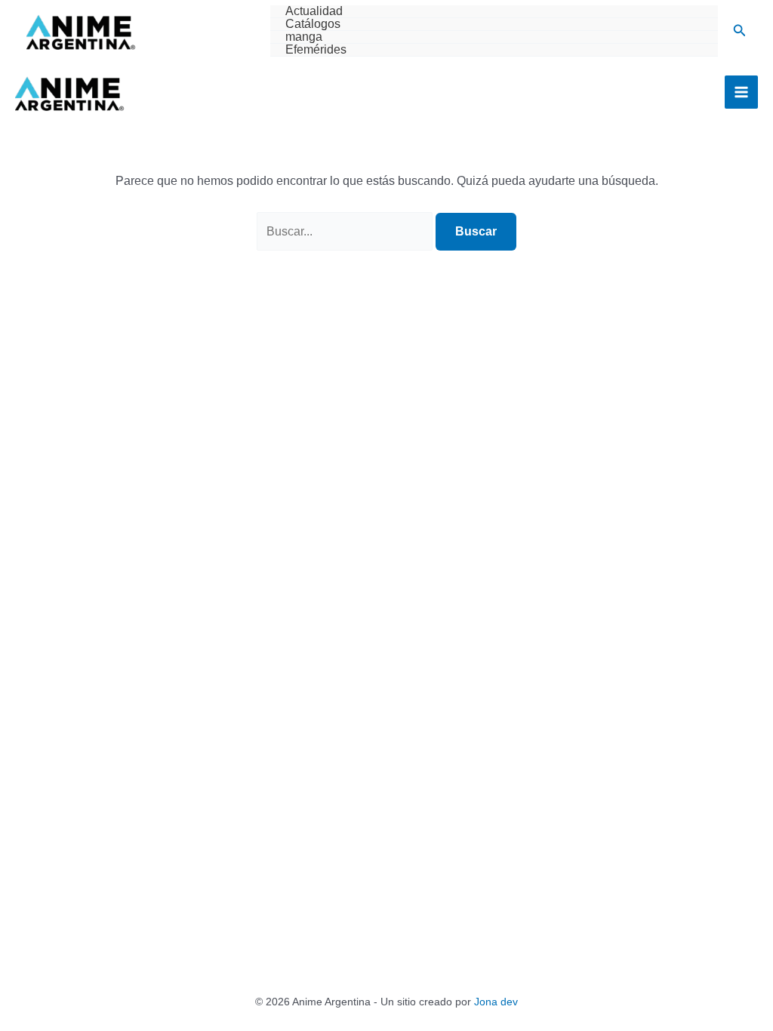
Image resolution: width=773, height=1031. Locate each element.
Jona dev (496, 1002)
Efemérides (315, 50)
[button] (740, 31)
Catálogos (312, 24)
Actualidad (314, 11)
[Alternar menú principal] (741, 92)
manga (303, 37)
